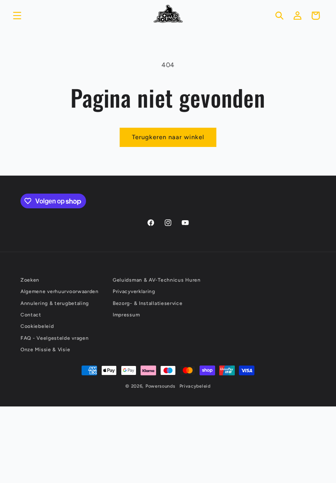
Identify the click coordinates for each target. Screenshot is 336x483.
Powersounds (160, 386)
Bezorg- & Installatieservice (148, 303)
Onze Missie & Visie (45, 349)
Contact (30, 315)
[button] (17, 16)
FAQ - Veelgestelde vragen (54, 338)
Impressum (126, 315)
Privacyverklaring (134, 291)
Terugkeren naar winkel (168, 137)
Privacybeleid (195, 386)
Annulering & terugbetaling (54, 303)
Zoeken (29, 280)
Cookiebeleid (37, 326)
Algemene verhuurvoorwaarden (59, 291)
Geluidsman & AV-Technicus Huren (157, 280)
